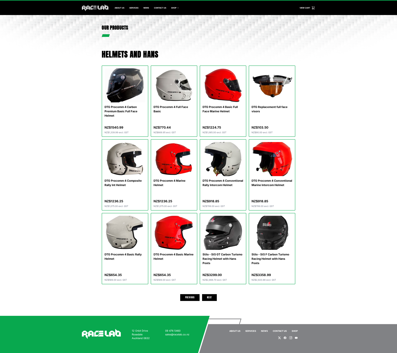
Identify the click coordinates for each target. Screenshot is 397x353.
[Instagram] (290, 337)
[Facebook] (285, 337)
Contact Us (160, 8)
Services (133, 8)
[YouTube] (296, 337)
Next (209, 297)
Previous (190, 297)
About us (119, 8)
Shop (173, 8)
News (146, 8)
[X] (279, 337)
